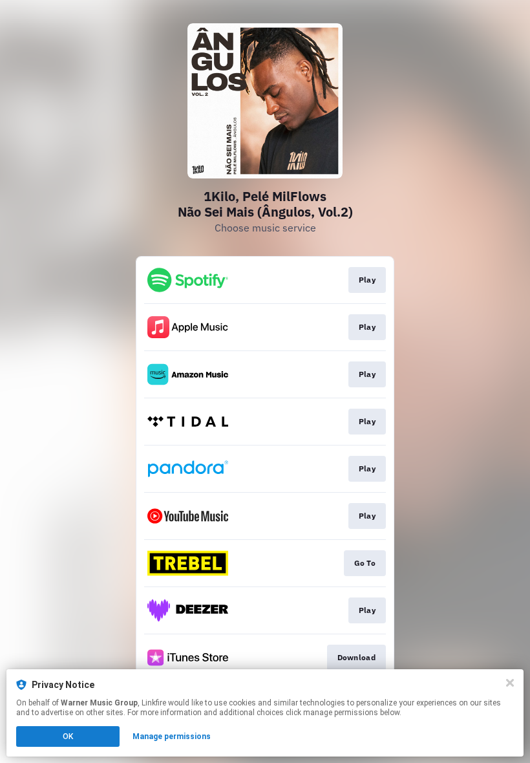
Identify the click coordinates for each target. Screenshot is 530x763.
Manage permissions (171, 736)
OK (68, 736)
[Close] (510, 682)
